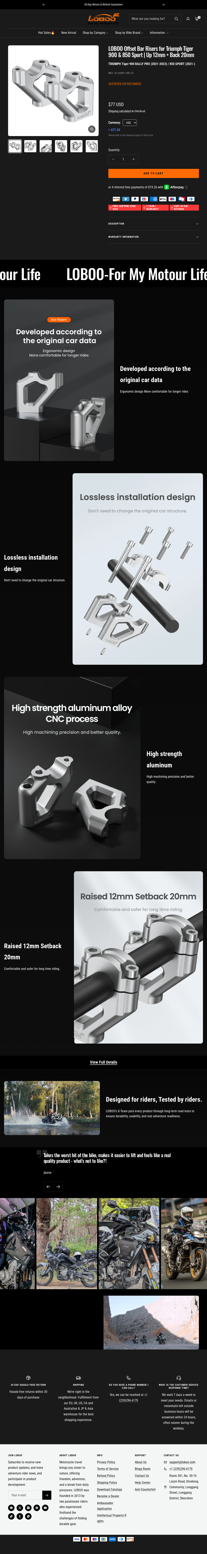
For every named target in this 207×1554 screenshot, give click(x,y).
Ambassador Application (105, 1506)
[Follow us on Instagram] (28, 1508)
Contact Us (142, 1476)
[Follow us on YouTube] (45, 1508)
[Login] (188, 19)
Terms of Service (108, 1469)
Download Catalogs (109, 1489)
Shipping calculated (119, 111)
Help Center (142, 1483)
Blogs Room (142, 1469)
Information (158, 33)
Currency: (114, 123)
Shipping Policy (107, 1483)
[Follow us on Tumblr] (20, 1516)
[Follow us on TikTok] (11, 1516)
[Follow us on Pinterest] (37, 1508)
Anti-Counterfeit (145, 1489)
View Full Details (103, 1062)
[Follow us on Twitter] (20, 1508)
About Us (141, 1462)
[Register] (46, 1495)
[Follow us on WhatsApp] (28, 1516)
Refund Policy (106, 1476)
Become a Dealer (108, 1496)
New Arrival (68, 33)
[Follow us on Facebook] (11, 1508)
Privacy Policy (106, 1462)
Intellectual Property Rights (111, 1518)
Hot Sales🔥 (46, 33)
